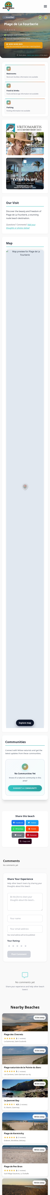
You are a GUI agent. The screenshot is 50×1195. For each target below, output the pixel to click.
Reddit (33, 829)
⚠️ (45, 17)
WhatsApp (19, 829)
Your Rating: (13, 940)
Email (19, 835)
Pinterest (33, 835)
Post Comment (19, 954)
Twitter (33, 822)
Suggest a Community (25, 788)
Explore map (25, 723)
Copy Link (26, 841)
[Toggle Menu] (45, 6)
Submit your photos (33, 55)
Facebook (19, 822)
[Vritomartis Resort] (25, 139)
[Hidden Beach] (25, 173)
